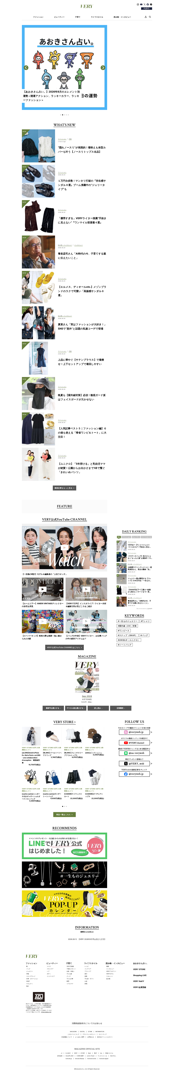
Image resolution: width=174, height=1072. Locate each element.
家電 (86, 983)
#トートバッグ (124, 645)
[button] (60, 114)
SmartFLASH (69, 1056)
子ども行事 (70, 979)
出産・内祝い (70, 971)
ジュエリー (29, 971)
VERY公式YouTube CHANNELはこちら (63, 647)
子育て (77, 17)
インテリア (88, 969)
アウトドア (88, 971)
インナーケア (51, 976)
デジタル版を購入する (75, 708)
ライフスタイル (97, 17)
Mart (89, 1053)
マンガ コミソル (102, 1056)
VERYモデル (110, 974)
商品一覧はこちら (63, 814)
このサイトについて (73, 1034)
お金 (86, 981)
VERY (75, 1053)
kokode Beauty (79, 1058)
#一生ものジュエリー (128, 621)
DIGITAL (82, 1031)
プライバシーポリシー (89, 1034)
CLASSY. (68, 1053)
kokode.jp (69, 1058)
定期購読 (120, 708)
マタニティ (29, 983)
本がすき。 (113, 1056)
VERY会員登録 (139, 987)
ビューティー (59, 17)
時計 (27, 986)
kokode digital (103, 1058)
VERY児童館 (70, 966)
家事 (86, 976)
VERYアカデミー (111, 971)
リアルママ (70, 983)
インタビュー (110, 969)
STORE (90, 1031)
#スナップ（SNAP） (127, 635)
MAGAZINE (73, 1031)
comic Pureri (90, 1056)
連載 (107, 966)
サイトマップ (103, 1034)
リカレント (109, 976)
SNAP (28, 981)
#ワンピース (123, 630)
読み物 (108, 979)
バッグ (28, 969)
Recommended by (142, 608)
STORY (83, 1053)
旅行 (86, 974)
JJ (61, 1053)
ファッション (38, 17)
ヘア (48, 971)
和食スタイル (109, 1053)
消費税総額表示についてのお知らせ (87, 1023)
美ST (95, 1053)
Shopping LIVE (140, 975)
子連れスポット (71, 969)
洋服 (27, 974)
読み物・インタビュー (122, 17)
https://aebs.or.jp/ (46, 1012)
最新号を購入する (52, 708)
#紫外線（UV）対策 (127, 626)
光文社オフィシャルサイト (105, 1037)
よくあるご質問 (79, 1037)
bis (101, 1053)
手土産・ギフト (89, 979)
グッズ (69, 976)
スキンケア (50, 969)
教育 (68, 981)
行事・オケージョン (32, 979)
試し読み (97, 708)
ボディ (49, 974)
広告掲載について (66, 1037)
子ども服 (69, 974)
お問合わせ (90, 1037)
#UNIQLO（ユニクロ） (129, 640)
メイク (49, 966)
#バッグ (144, 635)
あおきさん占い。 (140, 963)
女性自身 (59, 1056)
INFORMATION (99, 1031)
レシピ (87, 966)
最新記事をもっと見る (63, 488)
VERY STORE (63, 722)
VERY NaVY (138, 981)
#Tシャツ (145, 621)
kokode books (91, 1058)
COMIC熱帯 (80, 1056)
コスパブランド (30, 976)
